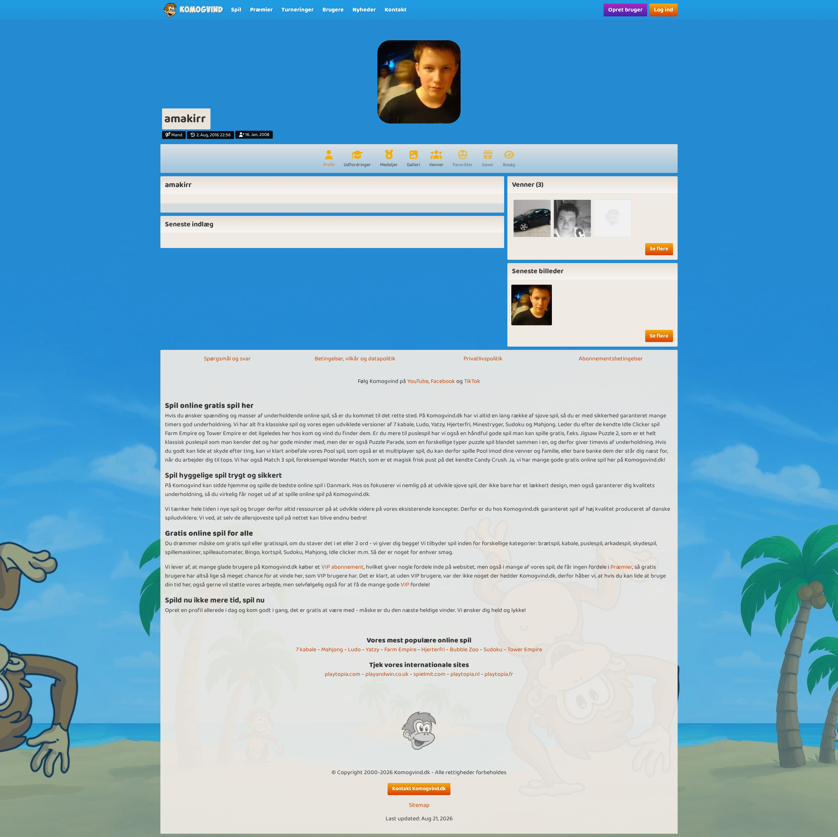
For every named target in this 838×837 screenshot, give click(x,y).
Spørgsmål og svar (227, 358)
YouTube (417, 381)
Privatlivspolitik (483, 358)
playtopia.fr (498, 674)
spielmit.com (429, 674)
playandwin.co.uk (387, 674)
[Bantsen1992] (612, 218)
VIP (405, 584)
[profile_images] (531, 305)
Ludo (354, 649)
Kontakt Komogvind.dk (419, 789)
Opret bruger (625, 9)
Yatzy (372, 649)
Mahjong (332, 649)
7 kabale (306, 649)
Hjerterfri (433, 649)
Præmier (621, 567)
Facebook (443, 381)
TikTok (472, 381)
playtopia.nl (465, 674)
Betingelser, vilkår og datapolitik (355, 358)
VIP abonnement (342, 567)
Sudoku (492, 649)
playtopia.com (342, 674)
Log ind (663, 9)
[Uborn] (572, 218)
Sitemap (419, 805)
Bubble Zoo (464, 649)
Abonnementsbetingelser (611, 358)
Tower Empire (524, 649)
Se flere (659, 249)
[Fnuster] (532, 218)
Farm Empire (400, 649)
